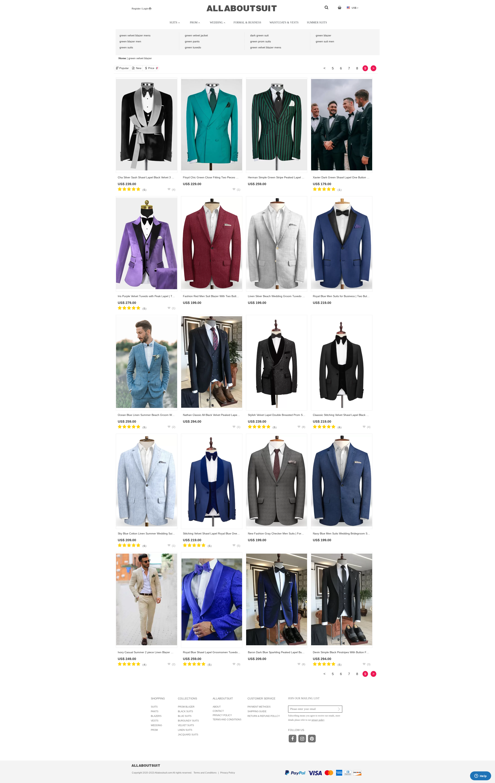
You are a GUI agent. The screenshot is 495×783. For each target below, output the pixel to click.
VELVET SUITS (186, 725)
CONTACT (218, 711)
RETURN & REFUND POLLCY (264, 716)
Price (151, 68)
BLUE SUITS (184, 716)
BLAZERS (156, 716)
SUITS (154, 706)
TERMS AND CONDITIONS (227, 719)
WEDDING (156, 725)
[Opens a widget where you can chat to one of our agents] (480, 776)
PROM (154, 730)
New (138, 68)
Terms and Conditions (205, 772)
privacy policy (318, 720)
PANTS (154, 711)
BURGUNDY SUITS (188, 720)
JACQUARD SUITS (188, 734)
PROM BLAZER (186, 706)
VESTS (154, 720)
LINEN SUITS (185, 730)
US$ (354, 8)
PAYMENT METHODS (259, 706)
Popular (124, 68)
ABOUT (217, 706)
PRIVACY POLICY (222, 715)
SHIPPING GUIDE (257, 711)
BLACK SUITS (185, 711)
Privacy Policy (227, 772)
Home (123, 58)
